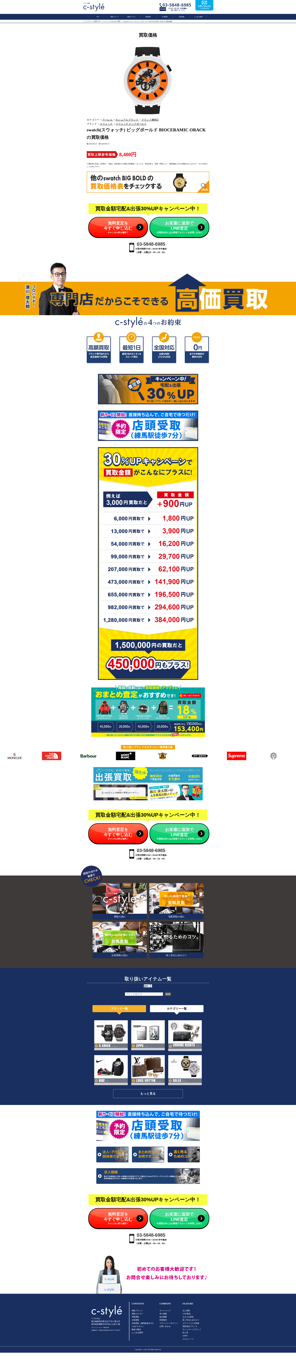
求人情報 (163, 1314)
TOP (97, 17)
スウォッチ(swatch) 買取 (111, 21)
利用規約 (163, 1320)
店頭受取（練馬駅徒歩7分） (143, 1323)
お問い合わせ (165, 1326)
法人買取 (186, 1311)
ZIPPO (185, 1336)
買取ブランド (114, 17)
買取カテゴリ (131, 17)
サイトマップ (165, 1311)
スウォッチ (106, 124)
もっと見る (148, 1093)
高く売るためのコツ (191, 1320)
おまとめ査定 (188, 1317)
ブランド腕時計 (150, 119)
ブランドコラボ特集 (191, 1323)
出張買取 (165, 17)
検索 (168, 994)
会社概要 (163, 1317)
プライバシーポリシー (168, 1323)
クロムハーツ (188, 1339)
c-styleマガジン (138, 1326)
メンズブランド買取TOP (91, 21)
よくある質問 (198, 17)
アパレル (107, 119)
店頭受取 (181, 17)
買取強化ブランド (190, 1326)
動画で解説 (136, 1329)
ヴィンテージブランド (192, 1329)
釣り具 (185, 1333)
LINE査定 (187, 1314)
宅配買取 (148, 17)
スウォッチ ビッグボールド (131, 124)
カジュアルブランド (127, 119)
